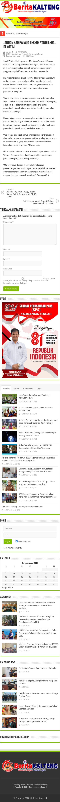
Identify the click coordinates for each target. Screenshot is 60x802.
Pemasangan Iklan (37, 787)
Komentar (8, 222)
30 (54, 584)
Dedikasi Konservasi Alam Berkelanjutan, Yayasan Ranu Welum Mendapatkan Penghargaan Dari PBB (36, 619)
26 (22, 584)
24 (6, 584)
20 (30, 580)
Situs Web (7, 269)
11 (14, 577)
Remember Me (24, 541)
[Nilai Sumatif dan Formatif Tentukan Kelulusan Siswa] (9, 399)
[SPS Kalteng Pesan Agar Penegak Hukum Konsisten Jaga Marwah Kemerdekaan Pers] (9, 498)
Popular (6, 389)
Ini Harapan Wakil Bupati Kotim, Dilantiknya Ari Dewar (38, 201)
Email (6, 259)
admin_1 (9, 52)
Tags (39, 389)
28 (38, 584)
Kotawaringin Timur (35, 54)
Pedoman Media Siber (37, 785)
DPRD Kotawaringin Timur (16, 54)
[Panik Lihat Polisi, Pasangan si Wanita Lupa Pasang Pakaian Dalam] (9, 436)
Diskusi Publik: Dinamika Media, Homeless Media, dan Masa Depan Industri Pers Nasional (37, 605)
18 (14, 580)
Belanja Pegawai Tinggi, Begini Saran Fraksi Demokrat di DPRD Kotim (21, 193)
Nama (6, 249)
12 (22, 577)
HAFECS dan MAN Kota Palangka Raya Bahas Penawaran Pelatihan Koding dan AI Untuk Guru (38, 633)
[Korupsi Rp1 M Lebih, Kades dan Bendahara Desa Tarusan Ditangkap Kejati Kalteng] (9, 424)
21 (38, 580)
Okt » (10, 587)
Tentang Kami (19, 785)
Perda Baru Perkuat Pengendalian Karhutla (23, 33)
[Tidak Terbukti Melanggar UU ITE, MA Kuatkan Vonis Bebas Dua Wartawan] (9, 449)
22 (46, 580)
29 (46, 584)
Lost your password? (13, 548)
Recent (16, 389)
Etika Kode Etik (21, 787)
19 (22, 580)
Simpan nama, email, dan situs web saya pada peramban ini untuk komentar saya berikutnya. (29, 280)
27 (30, 584)
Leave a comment (13, 56)
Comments (28, 389)
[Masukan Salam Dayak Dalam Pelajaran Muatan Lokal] (9, 411)
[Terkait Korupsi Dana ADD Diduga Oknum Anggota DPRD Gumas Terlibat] (9, 485)
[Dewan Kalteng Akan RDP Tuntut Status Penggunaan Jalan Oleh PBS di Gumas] (9, 472)
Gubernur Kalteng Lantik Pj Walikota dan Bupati (22, 506)
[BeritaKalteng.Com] (30, 7)
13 (30, 577)
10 (6, 577)
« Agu (4, 587)
